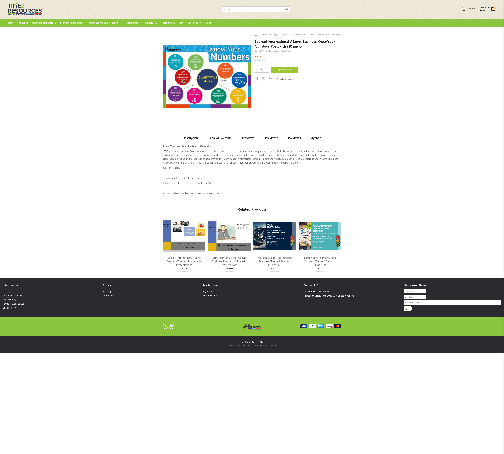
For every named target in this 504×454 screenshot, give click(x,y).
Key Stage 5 (300, 34)
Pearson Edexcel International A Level (329, 34)
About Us (23, 22)
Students (149, 22)
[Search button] (287, 9)
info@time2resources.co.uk (317, 291)
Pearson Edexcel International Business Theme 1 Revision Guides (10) (320, 261)
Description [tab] (190, 138)
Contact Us (108, 295)
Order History (210, 295)
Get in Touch (194, 22)
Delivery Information (13, 295)
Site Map (107, 291)
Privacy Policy (9, 300)
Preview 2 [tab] (271, 138)
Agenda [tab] (316, 138)
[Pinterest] (270, 78)
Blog (181, 22)
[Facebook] (257, 78)
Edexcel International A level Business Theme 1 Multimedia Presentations (184, 261)
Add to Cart (286, 69)
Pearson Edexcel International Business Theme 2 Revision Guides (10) (274, 261)
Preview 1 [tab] (248, 138)
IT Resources (131, 22)
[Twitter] (264, 78)
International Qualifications (103, 22)
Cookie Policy (9, 308)
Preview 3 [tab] (294, 138)
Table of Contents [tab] (220, 138)
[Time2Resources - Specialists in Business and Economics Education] (27, 8)
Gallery (208, 22)
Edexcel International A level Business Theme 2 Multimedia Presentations (229, 261)
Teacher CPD (168, 22)
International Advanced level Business (277, 51)
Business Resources (42, 22)
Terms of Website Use (13, 304)
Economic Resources (71, 22)
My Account (209, 291)
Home (11, 22)
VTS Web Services (268, 345)
